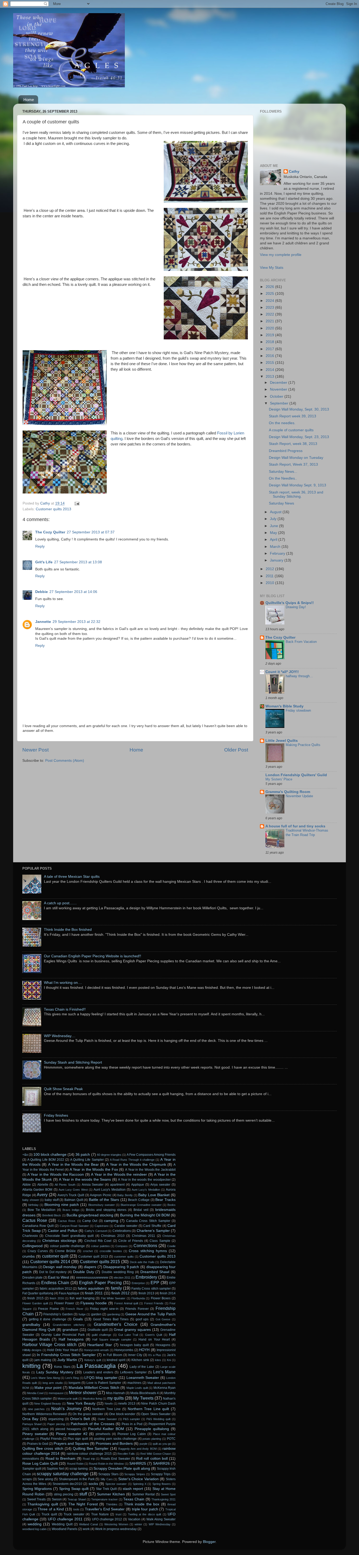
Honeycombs (123, 1350)
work (86, 1529)
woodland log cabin (34, 1529)
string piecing (63, 1494)
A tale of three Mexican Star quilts (72, 877)
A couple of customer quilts (291, 430)
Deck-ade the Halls (142, 1262)
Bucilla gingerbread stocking (89, 1215)
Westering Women (116, 1524)
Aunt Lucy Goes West (73, 1189)
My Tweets (143, 1398)
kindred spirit (116, 1360)
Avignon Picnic (100, 1195)
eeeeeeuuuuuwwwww (92, 1277)
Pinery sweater (35, 1434)
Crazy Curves (38, 1251)
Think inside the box (141, 1504)
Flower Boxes (161, 1298)
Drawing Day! (296, 607)
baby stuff (52, 1200)
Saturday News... (283, 472)
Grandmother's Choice (115, 1324)
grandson (70, 1330)
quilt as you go (162, 1443)
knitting (31, 1366)
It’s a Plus (154, 1355)
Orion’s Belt (80, 1419)
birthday (33, 1204)
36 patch (82, 1155)
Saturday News (281, 503)
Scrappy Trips (161, 1474)
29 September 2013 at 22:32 (76, 622)
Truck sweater (74, 1514)
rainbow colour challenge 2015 (89, 1454)
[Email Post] (76, 503)
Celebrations (121, 1231)
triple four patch (145, 1509)
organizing (56, 1419)
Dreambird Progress (285, 451)
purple (143, 1443)
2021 (270, 321)
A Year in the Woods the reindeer (119, 1174)
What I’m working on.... (63, 983)
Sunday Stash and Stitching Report (73, 1062)
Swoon (57, 1499)
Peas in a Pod (132, 1424)
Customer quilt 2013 (93, 1256)
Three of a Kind (51, 1509)
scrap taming (78, 1468)
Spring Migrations (37, 1489)
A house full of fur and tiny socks (295, 826)
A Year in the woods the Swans (85, 1179)
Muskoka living (92, 1398)
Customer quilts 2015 (100, 1261)
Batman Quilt (73, 1200)
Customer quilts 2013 (53, 509)
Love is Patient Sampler (103, 1383)
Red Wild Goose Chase (155, 1453)
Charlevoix (30, 1236)
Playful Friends (51, 1439)
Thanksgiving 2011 (163, 1499)
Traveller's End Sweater (105, 1509)
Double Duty (83, 1272)
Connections (145, 1245)
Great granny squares (132, 1330)
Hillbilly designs (32, 1350)
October (277, 396)
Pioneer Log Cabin (131, 1434)
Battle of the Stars (104, 1200)
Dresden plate (32, 1277)
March (275, 547)
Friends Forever (137, 1309)
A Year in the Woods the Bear (73, 1165)
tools (76, 1509)
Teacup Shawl (77, 1499)
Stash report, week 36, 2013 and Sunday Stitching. (296, 494)
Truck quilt (49, 1514)
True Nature (100, 1514)
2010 (270, 583)
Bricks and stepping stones (106, 1210)
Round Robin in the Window (106, 1463)
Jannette (43, 622)
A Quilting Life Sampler (87, 1160)
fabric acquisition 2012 (56, 1288)
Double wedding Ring (118, 1272)
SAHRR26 (161, 1463)
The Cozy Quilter (50, 532)
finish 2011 (94, 1293)
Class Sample (160, 1241)
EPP (155, 1282)
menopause (56, 1393)
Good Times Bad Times (111, 1319)
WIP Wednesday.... (59, 1036)
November (279, 389)
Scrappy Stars (108, 1474)
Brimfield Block (51, 1215)
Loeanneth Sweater (142, 1378)
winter (138, 1524)
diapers (90, 1267)
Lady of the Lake (142, 1367)
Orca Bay (30, 1419)
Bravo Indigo (71, 1209)
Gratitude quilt (98, 1330)
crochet (88, 1251)
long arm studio (53, 1382)
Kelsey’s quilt (92, 1360)
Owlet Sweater (107, 1419)
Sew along (45, 1479)
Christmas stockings (59, 1241)
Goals (78, 1319)
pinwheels (103, 1434)
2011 (270, 576)
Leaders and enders (98, 1372)
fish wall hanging (82, 1298)
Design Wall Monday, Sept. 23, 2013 (299, 437)
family (116, 1288)
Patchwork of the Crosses (92, 1424)
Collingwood (32, 1246)
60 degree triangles (109, 1154)
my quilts (115, 1398)
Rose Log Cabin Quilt (40, 1463)
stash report (133, 1489)
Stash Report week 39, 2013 (292, 416)
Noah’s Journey (66, 1408)
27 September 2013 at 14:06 (73, 592)
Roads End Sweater (115, 1459)
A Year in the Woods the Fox (94, 1169)
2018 (270, 342)
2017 (270, 349)
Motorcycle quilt (68, 1398)
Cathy (294, 172)
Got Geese (163, 1319)
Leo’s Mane (164, 1371)
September (279, 403)
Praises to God (37, 1444)
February (278, 553)
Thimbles (111, 1504)
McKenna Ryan (164, 1388)
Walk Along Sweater (161, 1519)
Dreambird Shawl (155, 1272)
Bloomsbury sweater (101, 1204)
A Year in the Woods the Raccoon (55, 1174)
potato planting (151, 1438)
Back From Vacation (301, 642)
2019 (270, 335)
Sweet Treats (36, 1499)
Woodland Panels (64, 1529)
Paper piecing (56, 1424)
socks (93, 1484)
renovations (30, 1459)
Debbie (41, 592)
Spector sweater (116, 1483)
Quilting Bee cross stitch (42, 1449)
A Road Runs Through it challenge (132, 1159)
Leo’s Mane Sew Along (45, 1377)
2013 (270, 377)
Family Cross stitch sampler (151, 1288)
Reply (40, 546)
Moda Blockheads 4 (144, 1393)
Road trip (89, 1458)
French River (74, 1308)
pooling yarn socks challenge (115, 1439)
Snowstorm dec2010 (67, 1484)
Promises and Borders (114, 1444)
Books (171, 1204)
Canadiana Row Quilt (38, 1226)
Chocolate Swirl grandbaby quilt (69, 1236)
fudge (82, 1314)
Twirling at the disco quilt (144, 1514)
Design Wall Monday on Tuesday (296, 458)
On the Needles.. (283, 478)
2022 (270, 314)
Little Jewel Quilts (281, 741)
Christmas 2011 (143, 1236)
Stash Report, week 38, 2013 (293, 444)
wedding (35, 1524)
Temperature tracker (104, 1499)
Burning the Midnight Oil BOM (145, 1215)
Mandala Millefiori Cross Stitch (94, 1388)
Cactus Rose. (67, 1220)
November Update (299, 796)
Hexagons (163, 1345)
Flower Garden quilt (35, 1303)
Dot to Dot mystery (52, 1272)
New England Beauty (47, 1403)
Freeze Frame (48, 1309)
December (279, 383)
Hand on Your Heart (154, 1339)
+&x (25, 1155)
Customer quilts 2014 (50, 1261)
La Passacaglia (96, 1366)
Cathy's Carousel (96, 1230)
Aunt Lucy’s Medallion (146, 1189)
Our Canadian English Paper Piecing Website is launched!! (92, 956)
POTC (171, 1439)
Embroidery (146, 1277)
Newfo (109, 1403)
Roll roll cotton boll (152, 1459)
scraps (27, 1479)
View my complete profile (280, 255)
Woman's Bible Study (284, 706)
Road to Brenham (60, 1459)
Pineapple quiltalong (152, 1429)
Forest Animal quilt (126, 1303)
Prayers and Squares (71, 1444)
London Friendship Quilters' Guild (296, 775)
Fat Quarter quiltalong (37, 1293)
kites (158, 1360)
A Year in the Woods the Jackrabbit (150, 1169)
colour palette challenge (67, 1246)
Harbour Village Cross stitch (49, 1344)
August (276, 512)
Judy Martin (67, 1360)
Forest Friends (153, 1303)
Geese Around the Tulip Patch (150, 1314)
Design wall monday (60, 1267)
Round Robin (75, 1463)
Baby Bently (125, 1195)
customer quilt (55, 1256)
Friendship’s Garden (58, 1314)
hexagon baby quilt (134, 1345)
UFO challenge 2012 (107, 1519)
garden (96, 1314)
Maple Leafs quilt (137, 1387)
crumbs (28, 1256)
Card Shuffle (152, 1226)
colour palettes (100, 1246)
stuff (83, 1493)
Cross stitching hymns (148, 1251)
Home (28, 99)
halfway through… (299, 676)
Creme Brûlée (65, 1251)
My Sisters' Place (278, 779)
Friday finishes (56, 1115)
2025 (270, 294)
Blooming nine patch (61, 1205)
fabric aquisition (91, 1288)
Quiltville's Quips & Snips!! (289, 603)
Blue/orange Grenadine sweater (141, 1204)
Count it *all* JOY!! (282, 672)
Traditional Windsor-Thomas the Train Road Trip (307, 832)
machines (134, 1383)
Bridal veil (141, 1210)
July (274, 519)
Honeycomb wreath (96, 1350)
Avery (42, 1194)
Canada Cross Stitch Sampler (148, 1221)
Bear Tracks (165, 1200)
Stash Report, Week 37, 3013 (293, 464)
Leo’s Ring (72, 1377)
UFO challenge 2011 (65, 1519)
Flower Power (64, 1303)
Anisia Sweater (93, 1184)
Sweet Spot (168, 1494)
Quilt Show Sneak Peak (63, 1089)
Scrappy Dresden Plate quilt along (122, 1468)
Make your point (47, 1388)
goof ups (142, 1319)
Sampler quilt (31, 1468)
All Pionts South (65, 1184)
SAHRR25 (137, 1463)
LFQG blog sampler (100, 1378)
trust (118, 1514)
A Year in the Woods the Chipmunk (136, 1165)
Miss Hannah (115, 1393)
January (277, 560)
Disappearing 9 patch (121, 1267)
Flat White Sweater (113, 1298)
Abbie (26, 1184)
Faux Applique (69, 1293)
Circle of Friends (130, 1241)
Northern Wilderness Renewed (44, 1414)
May (274, 533)
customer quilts (124, 1256)
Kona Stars (62, 1367)
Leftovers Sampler (133, 1372)
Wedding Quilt (62, 1524)
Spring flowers (161, 1483)
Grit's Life (44, 562)
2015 (270, 363)
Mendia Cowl (35, 1393)
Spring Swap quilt (74, 1489)
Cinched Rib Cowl (98, 1241)
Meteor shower (82, 1392)
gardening (113, 1314)
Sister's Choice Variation (138, 1479)
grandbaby (31, 1325)
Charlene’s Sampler (153, 1231)
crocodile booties (111, 1251)
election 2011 (122, 1277)
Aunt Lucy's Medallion (109, 1189)
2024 (270, 301)
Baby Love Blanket (154, 1195)
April (274, 540)
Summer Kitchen (111, 1494)
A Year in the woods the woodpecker (144, 1179)
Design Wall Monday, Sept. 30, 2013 (299, 409)
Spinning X (139, 1483)
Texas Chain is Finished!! (65, 1009)
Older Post (236, 750)
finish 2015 (35, 1298)
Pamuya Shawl (32, 1424)
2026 (270, 287)
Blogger (209, 1542)
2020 (270, 328)
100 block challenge (49, 1155)
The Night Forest (83, 1504)
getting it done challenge (47, 1319)
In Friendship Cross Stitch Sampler (66, 1355)
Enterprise (138, 1283)
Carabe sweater (125, 1226)
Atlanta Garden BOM (37, 1189)
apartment (117, 1184)
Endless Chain (55, 1282)
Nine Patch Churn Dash (158, 1403)
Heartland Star (99, 1345)
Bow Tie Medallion (42, 1210)
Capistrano (102, 1225)
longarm (74, 1383)
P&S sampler (131, 1419)
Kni (169, 1360)
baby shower (30, 1199)
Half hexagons (71, 1339)
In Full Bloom (112, 1355)
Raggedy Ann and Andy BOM (137, 1448)
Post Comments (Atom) (64, 761)
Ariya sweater (160, 1184)
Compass (121, 1246)
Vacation (134, 1519)
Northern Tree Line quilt (148, 1409)
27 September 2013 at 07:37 (91, 532)
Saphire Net (55, 1468)
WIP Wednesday (160, 1524)
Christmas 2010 (112, 1236)
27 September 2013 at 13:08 (78, 562)
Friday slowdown (298, 710)
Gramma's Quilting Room (287, 792)
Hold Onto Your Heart (62, 1350)
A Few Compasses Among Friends (151, 1155)
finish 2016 (57, 1298)
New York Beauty (81, 1403)
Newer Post (35, 750)
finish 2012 (120, 1293)
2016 (270, 356)
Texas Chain (133, 1499)
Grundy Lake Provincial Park (63, 1335)
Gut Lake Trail (128, 1334)
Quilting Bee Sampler (91, 1449)
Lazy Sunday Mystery (54, 1372)
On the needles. (282, 423)
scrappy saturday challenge (62, 1473)
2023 (270, 307)
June (274, 526)
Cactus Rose (34, 1220)
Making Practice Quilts (303, 745)
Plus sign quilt (78, 1439)
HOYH (144, 1350)
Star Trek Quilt (106, 1489)
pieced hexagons (68, 1429)
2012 (270, 569)
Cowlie (171, 1246)
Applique (137, 1184)
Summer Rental (143, 1494)
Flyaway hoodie (93, 1303)
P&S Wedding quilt (158, 1419)
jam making (42, 1360)
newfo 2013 (126, 1403)
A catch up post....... (60, 903)
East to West (58, 1277)
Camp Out (89, 1221)
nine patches (36, 1409)
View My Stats (271, 268)
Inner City (135, 1355)
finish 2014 (168, 1293)
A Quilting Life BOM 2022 (45, 1160)
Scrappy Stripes (134, 1474)
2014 (270, 370)
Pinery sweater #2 (71, 1434)
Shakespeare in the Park (77, 1479)
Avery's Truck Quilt (71, 1195)
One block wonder (122, 1414)
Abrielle (42, 1184)
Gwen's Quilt (153, 1334)
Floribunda (138, 1298)
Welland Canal (88, 1524)
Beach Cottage (139, 1200)
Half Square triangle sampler (111, 1339)
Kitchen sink (140, 1360)
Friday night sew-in (104, 1309)
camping (111, 1221)
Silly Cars (106, 1479)
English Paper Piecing (100, 1282)
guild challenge (101, 1334)
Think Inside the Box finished (68, 930)
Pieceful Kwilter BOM (106, 1429)
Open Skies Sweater (156, 1414)
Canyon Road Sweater (74, 1225)
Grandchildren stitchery (69, 1324)
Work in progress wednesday (116, 1529)
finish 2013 (146, 1293)
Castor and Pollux (63, 1231)
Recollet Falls (126, 1453)
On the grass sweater (88, 1414)
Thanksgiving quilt (42, 1504)
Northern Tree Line (106, 1409)
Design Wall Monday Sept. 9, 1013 (297, 485)
